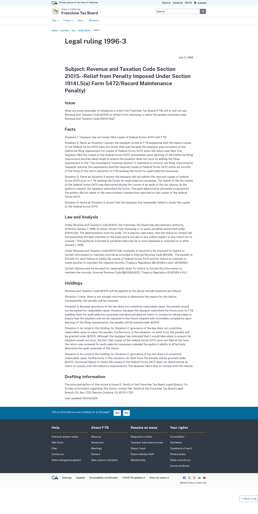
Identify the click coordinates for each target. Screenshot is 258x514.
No (126, 412)
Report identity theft (142, 454)
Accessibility (177, 436)
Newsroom (97, 442)
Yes (117, 412)
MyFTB (188, 2)
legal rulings (84, 30)
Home (55, 30)
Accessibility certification (103, 477)
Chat (54, 448)
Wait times (57, 442)
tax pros (65, 30)
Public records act (180, 460)
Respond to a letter (142, 436)
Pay (80, 20)
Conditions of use (188, 448)
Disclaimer (176, 442)
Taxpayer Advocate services (147, 442)
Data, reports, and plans (104, 460)
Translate (201, 2)
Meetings (96, 448)
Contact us (178, 2)
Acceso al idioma (179, 465)
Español (80, 477)
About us (166, 2)
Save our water (159, 477)
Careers (95, 454)
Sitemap (66, 477)
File (54, 20)
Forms (66, 20)
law (73, 30)
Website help (138, 460)
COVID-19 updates (133, 477)
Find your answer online (65, 436)
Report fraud (138, 448)
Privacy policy (178, 454)
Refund (93, 20)
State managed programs (66, 460)
